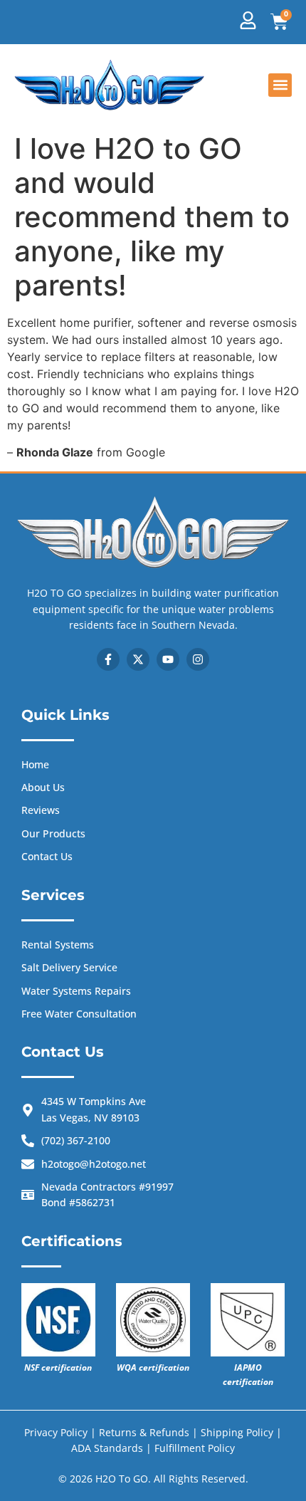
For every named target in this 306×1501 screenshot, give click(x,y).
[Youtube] (168, 659)
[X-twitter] (138, 659)
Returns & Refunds (144, 1432)
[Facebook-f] (108, 659)
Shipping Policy (238, 1432)
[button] (280, 85)
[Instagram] (197, 659)
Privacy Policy (56, 1432)
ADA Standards (107, 1448)
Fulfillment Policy (194, 1448)
